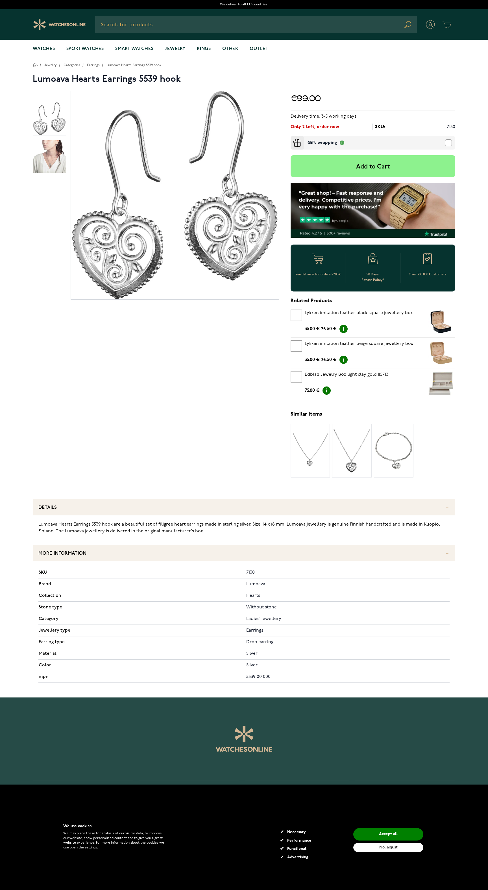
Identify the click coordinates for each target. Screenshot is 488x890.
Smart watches (134, 49)
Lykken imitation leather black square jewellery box (359, 313)
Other (230, 49)
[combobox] (256, 24)
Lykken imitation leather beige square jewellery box (359, 344)
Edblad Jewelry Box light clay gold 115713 (346, 374)
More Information (62, 553)
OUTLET (259, 49)
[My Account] (430, 24)
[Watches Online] (59, 24)
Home (35, 64)
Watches (44, 49)
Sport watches (85, 49)
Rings (204, 49)
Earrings (93, 65)
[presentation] (293, 138)
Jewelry (175, 49)
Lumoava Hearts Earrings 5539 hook (133, 65)
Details (47, 507)
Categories (72, 65)
